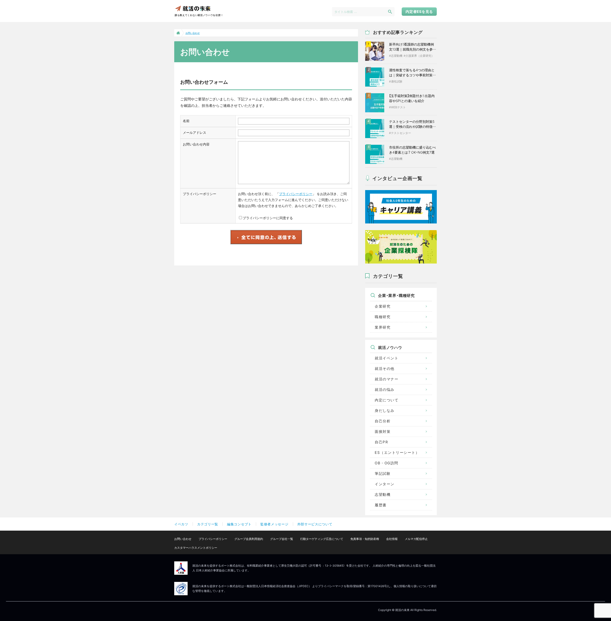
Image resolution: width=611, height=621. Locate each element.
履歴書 (381, 505)
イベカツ (181, 524)
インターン (385, 484)
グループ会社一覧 (281, 539)
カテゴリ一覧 (207, 524)
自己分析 (382, 421)
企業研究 (382, 306)
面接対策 (382, 431)
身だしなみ (385, 410)
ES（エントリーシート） (397, 452)
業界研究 (382, 327)
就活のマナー (386, 379)
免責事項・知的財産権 (364, 539)
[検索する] (390, 11)
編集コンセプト (239, 524)
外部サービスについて (314, 524)
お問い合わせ (182, 539)
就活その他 (385, 368)
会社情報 (392, 539)
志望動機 (382, 494)
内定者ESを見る (419, 11)
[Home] (177, 32)
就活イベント (386, 358)
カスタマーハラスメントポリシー (195, 547)
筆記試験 (382, 473)
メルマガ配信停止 (416, 539)
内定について (386, 400)
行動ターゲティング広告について (321, 539)
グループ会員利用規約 (248, 539)
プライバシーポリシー (295, 194)
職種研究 (382, 317)
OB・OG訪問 (386, 463)
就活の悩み (385, 389)
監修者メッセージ (274, 524)
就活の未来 (192, 8)
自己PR (381, 442)
